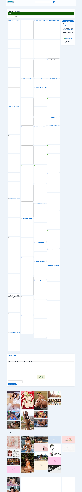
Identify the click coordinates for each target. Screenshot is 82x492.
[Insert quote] (30, 361)
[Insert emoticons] (21, 361)
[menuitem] (28, 5)
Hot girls (10, 13)
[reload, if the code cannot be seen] (41, 377)
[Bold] (9, 361)
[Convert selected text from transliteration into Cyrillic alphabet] (31, 361)
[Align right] (19, 361)
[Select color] (26, 361)
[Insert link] (23, 361)
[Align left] (16, 361)
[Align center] (17, 361)
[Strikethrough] (14, 361)
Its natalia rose (9, 434)
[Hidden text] (28, 361)
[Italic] (10, 361)
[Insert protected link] (24, 361)
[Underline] (12, 361)
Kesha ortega (9, 475)
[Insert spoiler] (33, 361)
